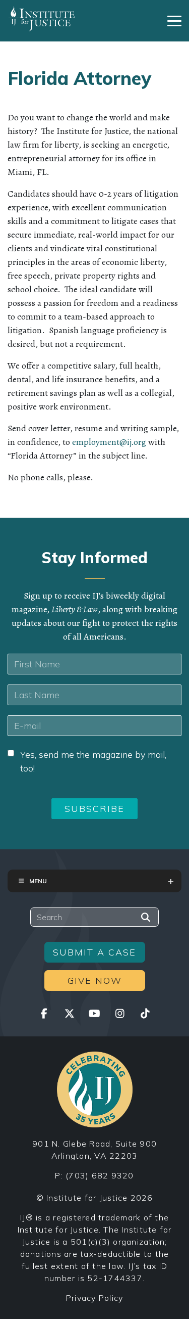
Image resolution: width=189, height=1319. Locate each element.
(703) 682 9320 (100, 1175)
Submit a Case (94, 952)
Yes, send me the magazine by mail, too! (93, 761)
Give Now (95, 980)
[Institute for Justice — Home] (42, 18)
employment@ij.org (109, 442)
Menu (38, 881)
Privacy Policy (94, 1298)
